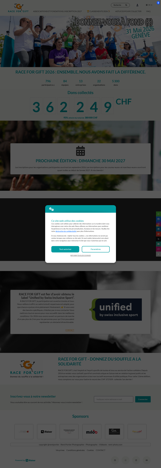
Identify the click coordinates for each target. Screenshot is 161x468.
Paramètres (96, 249)
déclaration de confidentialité (66, 231)
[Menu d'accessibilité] (158, 2)
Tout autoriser (65, 249)
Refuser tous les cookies (80, 255)
